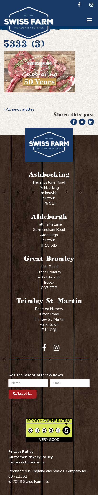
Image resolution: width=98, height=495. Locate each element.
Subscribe (22, 394)
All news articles (19, 109)
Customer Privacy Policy (30, 457)
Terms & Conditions (26, 462)
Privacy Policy (20, 451)
